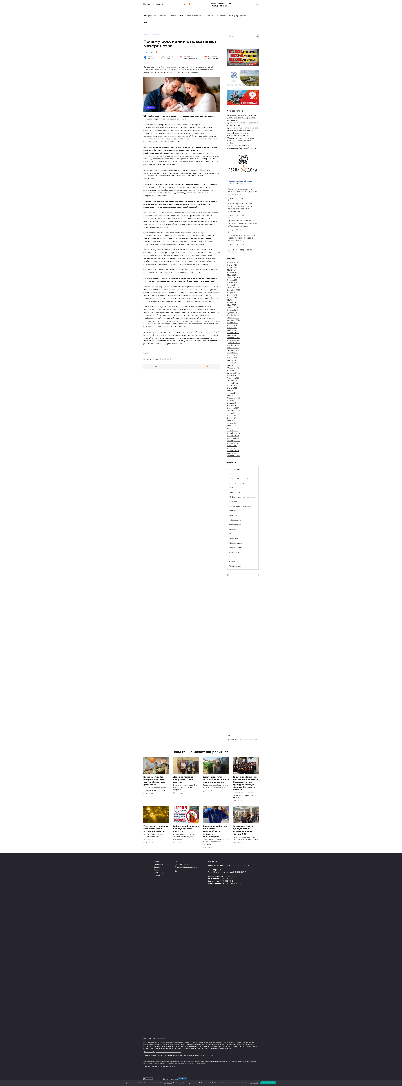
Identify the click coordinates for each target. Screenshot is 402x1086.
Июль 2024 (232, 325)
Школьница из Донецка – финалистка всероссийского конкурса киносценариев (216, 831)
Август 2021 (232, 413)
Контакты (148, 23)
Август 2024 (232, 323)
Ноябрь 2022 (233, 375)
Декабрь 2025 (233, 283)
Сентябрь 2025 (233, 290)
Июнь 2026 (232, 267)
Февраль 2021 (233, 428)
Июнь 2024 (232, 328)
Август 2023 (232, 353)
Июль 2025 (232, 295)
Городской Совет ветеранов (186, 867)
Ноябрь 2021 (232, 406)
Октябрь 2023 (233, 348)
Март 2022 (231, 396)
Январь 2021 (232, 431)
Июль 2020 (232, 446)
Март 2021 (231, 426)
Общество (233, 529)
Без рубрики (234, 469)
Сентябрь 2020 (233, 441)
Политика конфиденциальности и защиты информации (162, 1052)
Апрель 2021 (232, 423)
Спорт (231, 557)
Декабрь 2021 (233, 403)
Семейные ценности (216, 16)
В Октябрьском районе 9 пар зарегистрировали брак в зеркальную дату (242, 238)
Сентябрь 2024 (233, 320)
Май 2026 (231, 270)
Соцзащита (234, 552)
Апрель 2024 (233, 333)
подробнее (168, 1083)
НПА (181, 16)
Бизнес (232, 474)
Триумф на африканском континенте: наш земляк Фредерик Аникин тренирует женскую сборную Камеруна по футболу (241, 138)
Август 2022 (232, 383)
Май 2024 (231, 330)
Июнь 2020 (232, 448)
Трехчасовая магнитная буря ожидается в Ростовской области (155, 828)
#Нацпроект (150, 16)
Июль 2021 (231, 416)
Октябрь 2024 (233, 318)
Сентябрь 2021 (233, 411)
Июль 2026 (232, 265)
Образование (235, 520)
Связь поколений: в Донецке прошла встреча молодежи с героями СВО (243, 830)
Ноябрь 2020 (233, 436)
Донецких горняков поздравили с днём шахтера (183, 779)
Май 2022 (231, 391)
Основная (233, 534)
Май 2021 (231, 421)
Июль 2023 (232, 355)
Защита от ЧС (234, 492)
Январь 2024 (232, 340)
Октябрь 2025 (233, 288)
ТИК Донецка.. (235, 566)
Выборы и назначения (238, 478)
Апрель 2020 (233, 451)
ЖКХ (231, 488)
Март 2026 (231, 275)
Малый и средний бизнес (240, 506)
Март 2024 (231, 335)
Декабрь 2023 (233, 343)
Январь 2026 (232, 280)
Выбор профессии (238, 16)
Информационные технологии (242, 497)
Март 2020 (231, 453)
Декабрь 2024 (233, 313)
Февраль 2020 (233, 456)
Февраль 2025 (233, 308)
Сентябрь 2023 (233, 350)
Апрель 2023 (233, 363)
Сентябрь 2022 (233, 380)
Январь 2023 (232, 370)
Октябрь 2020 (233, 438)
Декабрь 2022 (233, 373)
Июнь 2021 (231, 418)
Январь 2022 (232, 401)
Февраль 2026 (233, 278)
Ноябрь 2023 (233, 345)
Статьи (173, 16)
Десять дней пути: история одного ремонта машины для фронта (216, 779)
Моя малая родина (182, 864)
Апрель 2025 (232, 303)
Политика (233, 538)
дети (146, 353)
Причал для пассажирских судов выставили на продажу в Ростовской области (242, 223)
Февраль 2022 (233, 398)
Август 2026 (232, 262)
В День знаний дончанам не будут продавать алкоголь (186, 828)
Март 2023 (231, 365)
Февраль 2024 (233, 338)
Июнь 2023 (232, 358)
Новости (163, 16)
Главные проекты (236, 483)
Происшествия (235, 548)
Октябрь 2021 (233, 408)
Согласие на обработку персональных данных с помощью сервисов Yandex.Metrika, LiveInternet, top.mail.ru (179, 1055)
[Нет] (399, 1083)
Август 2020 (232, 443)
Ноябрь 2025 (232, 285)
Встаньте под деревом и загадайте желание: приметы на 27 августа (242, 191)
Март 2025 (231, 305)
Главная (156, 861)
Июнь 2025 (232, 298)
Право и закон (235, 543)
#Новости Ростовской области (241, 181)
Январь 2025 (232, 310)
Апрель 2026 (232, 272)
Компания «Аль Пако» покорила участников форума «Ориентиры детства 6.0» (241, 117)
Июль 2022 (232, 385)
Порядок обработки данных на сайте (220, 1048)
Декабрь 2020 (233, 433)
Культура (233, 502)
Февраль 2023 (233, 368)
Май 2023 (231, 360)
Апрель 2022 (233, 393)
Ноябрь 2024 (233, 315)
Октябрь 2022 (233, 378)
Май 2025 (231, 300)
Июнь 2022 (232, 388)
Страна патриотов (195, 16)
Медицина (233, 511)
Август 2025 (232, 293)
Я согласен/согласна (268, 1083)
